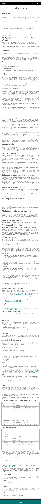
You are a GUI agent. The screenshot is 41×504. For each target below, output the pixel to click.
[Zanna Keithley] (4, 3)
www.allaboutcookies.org (10, 466)
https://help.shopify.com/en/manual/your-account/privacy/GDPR (23, 372)
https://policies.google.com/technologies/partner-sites (12, 125)
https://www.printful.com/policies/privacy (13, 301)
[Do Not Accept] (39, 501)
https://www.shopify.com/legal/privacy (24, 294)
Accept (21, 502)
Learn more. (32, 1)
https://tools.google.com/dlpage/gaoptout (13, 309)
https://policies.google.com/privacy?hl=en (13, 308)
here (17, 172)
